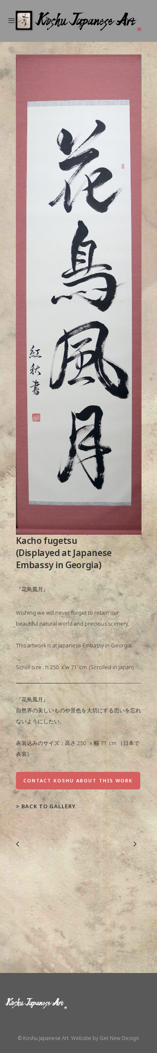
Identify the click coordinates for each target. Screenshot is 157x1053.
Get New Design (119, 1038)
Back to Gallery (48, 806)
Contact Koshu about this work (78, 780)
